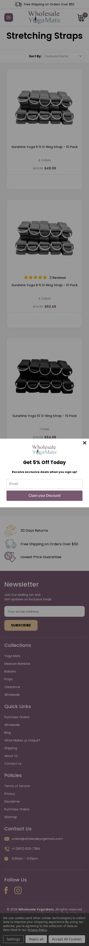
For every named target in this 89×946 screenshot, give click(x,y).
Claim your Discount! (44, 495)
